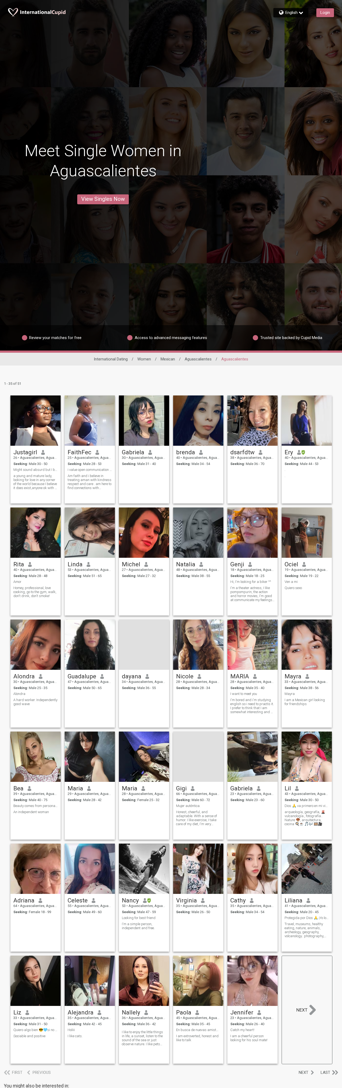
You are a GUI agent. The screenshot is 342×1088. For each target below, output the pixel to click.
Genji (237, 564)
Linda (75, 564)
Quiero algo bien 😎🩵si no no (35, 1030)
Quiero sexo (293, 588)
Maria (75, 788)
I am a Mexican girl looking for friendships (305, 702)
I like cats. (75, 1036)
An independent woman (31, 812)
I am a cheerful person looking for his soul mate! (248, 1038)
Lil (288, 788)
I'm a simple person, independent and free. (138, 926)
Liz (17, 1012)
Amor (17, 582)
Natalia (185, 564)
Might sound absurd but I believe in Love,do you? (35, 470)
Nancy (130, 900)
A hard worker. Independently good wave (35, 702)
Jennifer (241, 1012)
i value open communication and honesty (90, 470)
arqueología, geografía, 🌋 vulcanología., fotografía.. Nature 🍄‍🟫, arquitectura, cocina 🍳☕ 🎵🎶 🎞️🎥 (305, 818)
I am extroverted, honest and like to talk (197, 1038)
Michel (131, 564)
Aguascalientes (198, 359)
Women (144, 359)
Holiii (71, 1030)
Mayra (293, 676)
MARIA (239, 676)
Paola (183, 1012)
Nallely (131, 1012)
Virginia (186, 900)
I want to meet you (243, 694)
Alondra (24, 676)
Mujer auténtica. (188, 806)
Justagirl (25, 452)
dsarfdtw (242, 452)
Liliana (293, 900)
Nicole (184, 676)
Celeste (78, 900)
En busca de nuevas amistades (198, 1030)
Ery (289, 452)
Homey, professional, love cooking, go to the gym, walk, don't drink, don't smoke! (34, 592)
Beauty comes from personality (35, 806)
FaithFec (79, 452)
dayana (131, 676)
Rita (18, 564)
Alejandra (81, 1012)
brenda (185, 452)
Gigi (181, 788)
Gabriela (133, 452)
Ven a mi (291, 582)
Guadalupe (82, 676)
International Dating (111, 359)
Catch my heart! (242, 1030)
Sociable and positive (29, 1036)
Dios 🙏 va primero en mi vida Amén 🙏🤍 (307, 806)
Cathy (238, 900)
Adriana (23, 900)
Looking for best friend (139, 918)
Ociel (291, 564)
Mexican (168, 359)
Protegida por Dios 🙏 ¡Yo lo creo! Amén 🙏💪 (307, 918)
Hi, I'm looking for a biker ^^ (250, 582)
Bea (18, 788)
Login (325, 12)
